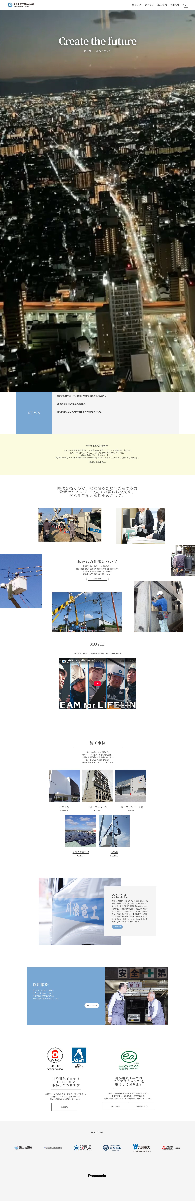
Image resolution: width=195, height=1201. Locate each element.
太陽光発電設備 (81, 852)
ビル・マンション (97, 807)
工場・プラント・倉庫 (131, 807)
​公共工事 (64, 807)
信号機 (114, 852)
